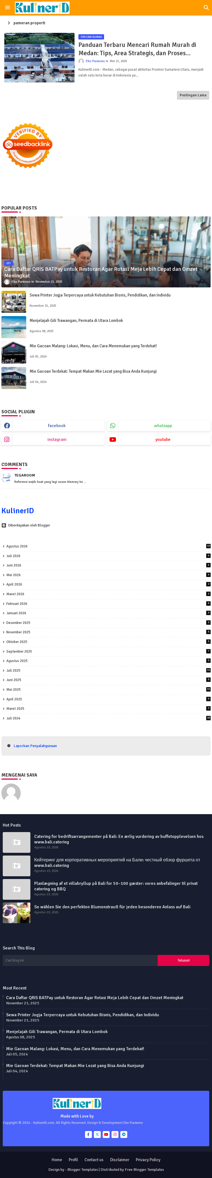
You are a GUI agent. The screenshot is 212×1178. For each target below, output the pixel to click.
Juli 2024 (108, 718)
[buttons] (88, 1134)
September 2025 (107, 651)
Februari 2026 (107, 604)
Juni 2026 (107, 565)
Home (57, 1159)
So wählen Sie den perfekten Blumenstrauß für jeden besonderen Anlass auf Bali (112, 907)
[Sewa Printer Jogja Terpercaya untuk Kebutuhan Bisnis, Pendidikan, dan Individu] (13, 302)
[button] (206, 7)
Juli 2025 (108, 670)
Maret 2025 (107, 708)
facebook (57, 425)
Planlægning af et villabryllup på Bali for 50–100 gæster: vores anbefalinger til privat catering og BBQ (116, 886)
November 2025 (107, 632)
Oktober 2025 (107, 642)
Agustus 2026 (108, 546)
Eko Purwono (36, 786)
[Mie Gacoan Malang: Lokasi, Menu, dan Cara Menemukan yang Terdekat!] (13, 353)
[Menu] (7, 7)
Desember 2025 (107, 623)
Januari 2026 (107, 613)
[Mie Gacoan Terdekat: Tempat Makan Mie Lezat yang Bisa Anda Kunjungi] (13, 378)
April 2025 (107, 699)
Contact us (94, 1159)
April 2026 (107, 584)
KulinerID (17, 510)
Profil (73, 1159)
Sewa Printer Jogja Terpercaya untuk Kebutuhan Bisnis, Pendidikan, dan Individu (100, 295)
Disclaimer (119, 1159)
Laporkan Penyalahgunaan (35, 745)
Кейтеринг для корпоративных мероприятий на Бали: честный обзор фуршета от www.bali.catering (117, 862)
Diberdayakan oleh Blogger (29, 525)
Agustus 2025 (107, 661)
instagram (57, 439)
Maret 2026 (107, 594)
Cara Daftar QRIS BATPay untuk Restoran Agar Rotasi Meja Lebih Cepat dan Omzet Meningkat (94, 997)
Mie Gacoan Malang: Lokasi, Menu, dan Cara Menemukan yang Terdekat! (93, 345)
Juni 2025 (107, 680)
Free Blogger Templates (144, 1169)
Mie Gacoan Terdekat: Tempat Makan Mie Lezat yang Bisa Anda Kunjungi (93, 371)
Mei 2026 (107, 575)
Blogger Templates (82, 1169)
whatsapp (163, 425)
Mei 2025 (108, 689)
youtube (163, 439)
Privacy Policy (148, 1159)
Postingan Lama (193, 95)
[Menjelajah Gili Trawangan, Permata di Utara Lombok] (13, 327)
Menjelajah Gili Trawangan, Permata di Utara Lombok (76, 320)
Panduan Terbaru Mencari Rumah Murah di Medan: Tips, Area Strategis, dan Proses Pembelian (137, 49)
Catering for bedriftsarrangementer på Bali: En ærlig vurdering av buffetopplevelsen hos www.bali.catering (118, 839)
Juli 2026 (107, 556)
